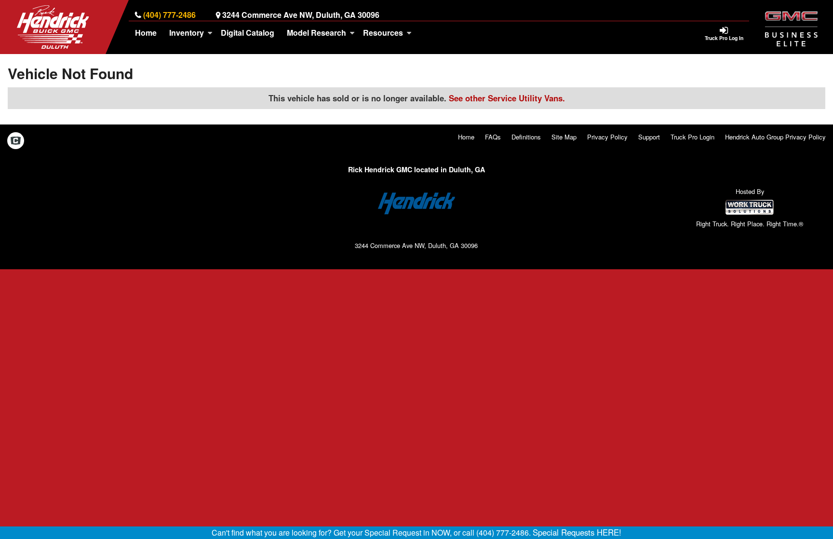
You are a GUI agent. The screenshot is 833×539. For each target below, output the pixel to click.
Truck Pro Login (692, 136)
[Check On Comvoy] (15, 141)
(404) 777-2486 (169, 14)
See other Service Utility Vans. (507, 98)
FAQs (493, 136)
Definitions (526, 136)
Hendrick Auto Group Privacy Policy (775, 136)
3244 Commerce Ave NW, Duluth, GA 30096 (300, 14)
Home (146, 32)
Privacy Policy (607, 136)
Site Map (564, 136)
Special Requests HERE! (577, 532)
